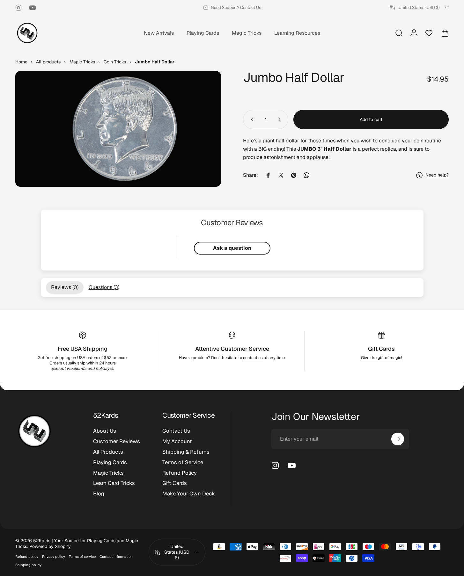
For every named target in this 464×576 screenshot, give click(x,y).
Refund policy (26, 556)
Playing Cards (110, 462)
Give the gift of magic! (381, 357)
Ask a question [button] (232, 248)
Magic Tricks (108, 473)
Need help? (437, 175)
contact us (253, 357)
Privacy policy (53, 556)
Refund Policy (179, 473)
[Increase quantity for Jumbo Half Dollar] (280, 119)
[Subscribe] (397, 439)
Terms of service (82, 556)
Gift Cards (381, 348)
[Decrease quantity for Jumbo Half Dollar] (250, 119)
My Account (177, 441)
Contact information (116, 556)
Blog (98, 493)
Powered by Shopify (50, 546)
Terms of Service (182, 462)
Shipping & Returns (186, 452)
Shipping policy (28, 565)
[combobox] (419, 7)
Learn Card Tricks (114, 483)
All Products (108, 452)
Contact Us (176, 431)
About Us (104, 431)
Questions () (104, 287)
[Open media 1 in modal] (118, 129)
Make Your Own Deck (188, 493)
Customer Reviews (116, 441)
